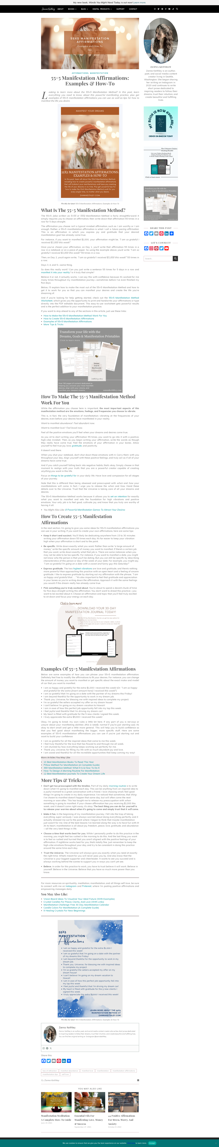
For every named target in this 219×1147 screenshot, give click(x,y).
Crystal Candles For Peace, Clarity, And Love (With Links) (74, 901)
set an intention (119, 496)
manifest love (87, 1071)
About (60, 9)
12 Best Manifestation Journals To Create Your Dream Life (74, 773)
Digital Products (101, 9)
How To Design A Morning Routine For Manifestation (71, 770)
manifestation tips (50, 1074)
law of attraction (50, 1071)
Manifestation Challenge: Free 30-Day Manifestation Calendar (76, 904)
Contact (133, 9)
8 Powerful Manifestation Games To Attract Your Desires (95, 509)
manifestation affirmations (124, 1071)
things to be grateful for (63, 475)
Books (71, 9)
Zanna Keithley (51, 1080)
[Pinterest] (47, 1048)
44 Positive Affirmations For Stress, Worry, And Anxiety (121, 1119)
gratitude (77, 445)
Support (120, 9)
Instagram (71, 886)
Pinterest (86, 886)
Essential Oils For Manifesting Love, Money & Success (89, 1119)
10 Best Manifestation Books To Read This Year (69, 762)
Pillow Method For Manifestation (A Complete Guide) (72, 764)
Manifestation (99, 73)
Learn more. (139, 2)
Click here (131, 1143)
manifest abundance (69, 1071)
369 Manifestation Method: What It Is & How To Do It (71, 767)
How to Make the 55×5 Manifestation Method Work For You (75, 315)
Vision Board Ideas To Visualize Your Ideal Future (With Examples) (79, 898)
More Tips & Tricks (53, 324)
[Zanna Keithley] (48, 9)
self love (65, 1074)
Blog (83, 9)
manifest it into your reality (55, 272)
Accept (152, 1143)
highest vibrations (82, 568)
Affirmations (80, 73)
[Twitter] (51, 1048)
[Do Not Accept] (216, 1143)
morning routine (117, 785)
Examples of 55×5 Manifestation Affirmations (68, 321)
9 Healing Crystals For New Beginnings (64, 910)
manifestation (103, 1071)
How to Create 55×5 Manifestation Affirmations (69, 318)
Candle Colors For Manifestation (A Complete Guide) (71, 907)
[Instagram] (43, 1048)
